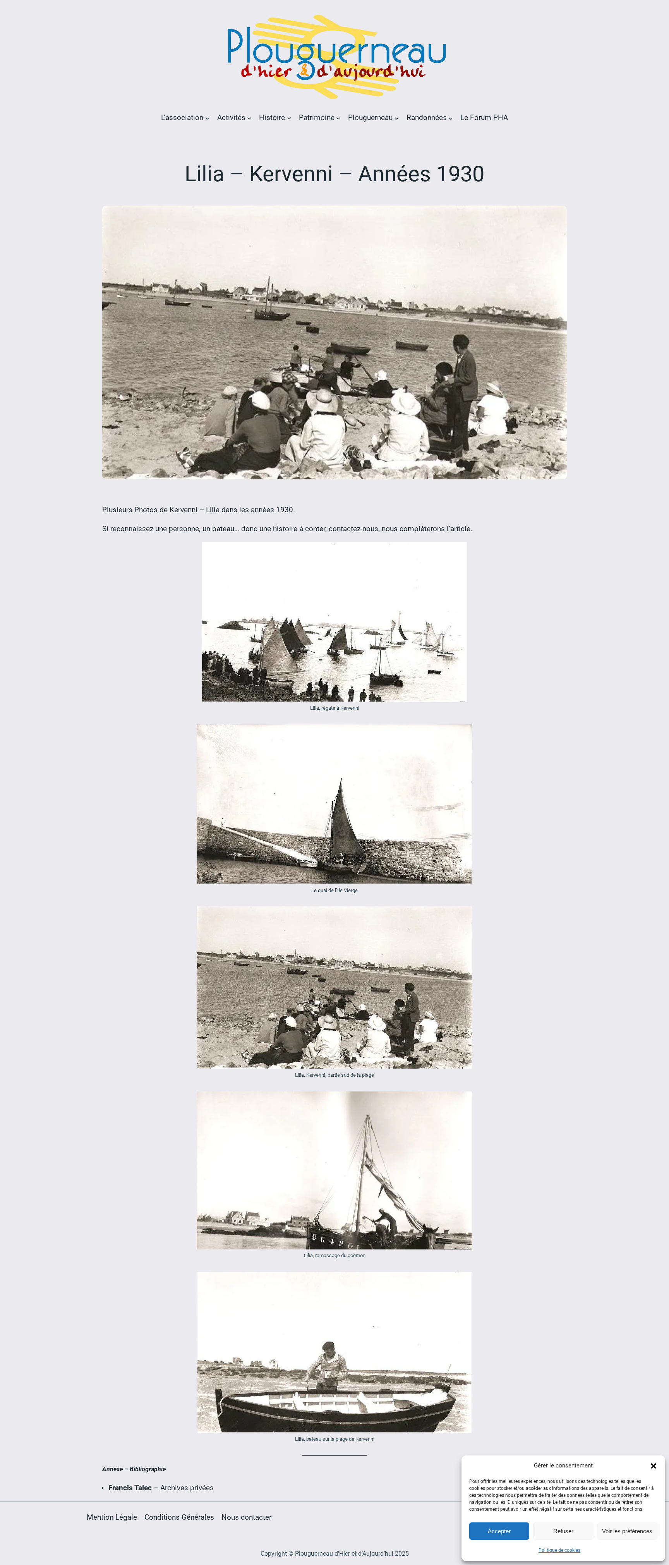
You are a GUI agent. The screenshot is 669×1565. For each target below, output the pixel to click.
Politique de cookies (559, 1550)
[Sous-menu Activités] (249, 117)
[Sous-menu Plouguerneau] (397, 117)
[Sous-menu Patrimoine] (338, 117)
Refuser (563, 1531)
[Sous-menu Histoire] (289, 117)
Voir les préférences (627, 1531)
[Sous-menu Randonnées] (450, 117)
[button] (653, 1466)
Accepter (499, 1531)
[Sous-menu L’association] (207, 117)
